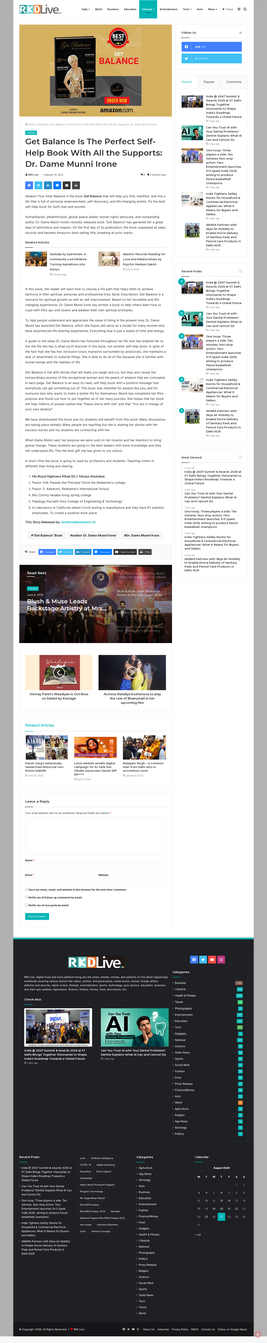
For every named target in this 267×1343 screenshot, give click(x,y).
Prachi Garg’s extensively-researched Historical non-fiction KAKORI (44, 767)
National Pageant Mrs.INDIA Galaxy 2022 (102, 1218)
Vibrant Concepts (100, 1231)
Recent (187, 82)
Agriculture (182, 1108)
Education (130, 9)
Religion (180, 1115)
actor (83, 1158)
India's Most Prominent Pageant (97, 1184)
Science (180, 1046)
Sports (179, 1058)
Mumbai (115, 1211)
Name (30, 860)
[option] (95, 604)
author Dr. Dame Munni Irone (94, 535)
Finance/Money (184, 1090)
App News (181, 1121)
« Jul (198, 1234)
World (98, 9)
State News (182, 1052)
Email (29, 874)
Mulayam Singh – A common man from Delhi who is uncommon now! (143, 767)
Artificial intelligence (102, 1158)
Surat (83, 1231)
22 (236, 1208)
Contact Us (208, 1329)
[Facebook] (29, 185)
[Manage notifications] (258, 1334)
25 (206, 1216)
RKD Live (33, 174)
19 (213, 1208)
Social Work (182, 1065)
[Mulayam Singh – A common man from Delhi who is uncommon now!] (144, 747)
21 (229, 1208)
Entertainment (168, 9)
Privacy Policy (180, 1329)
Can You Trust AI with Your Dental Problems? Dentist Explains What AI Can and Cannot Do (47, 1190)
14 (229, 1200)
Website (103, 874)
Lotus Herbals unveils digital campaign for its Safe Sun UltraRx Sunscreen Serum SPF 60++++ (95, 769)
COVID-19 (85, 1164)
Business (113, 9)
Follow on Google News (232, 1329)
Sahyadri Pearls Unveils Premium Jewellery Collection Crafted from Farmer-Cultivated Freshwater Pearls (61, 605)
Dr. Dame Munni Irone (142, 535)
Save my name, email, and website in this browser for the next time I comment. (78, 889)
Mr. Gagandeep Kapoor (92, 1198)
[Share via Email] (67, 185)
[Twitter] (38, 185)
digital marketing (106, 1164)
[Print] (76, 185)
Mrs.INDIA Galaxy (89, 1204)
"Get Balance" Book (47, 535)
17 (199, 1208)
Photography (183, 1008)
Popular (209, 82)
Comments (234, 82)
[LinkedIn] (48, 185)
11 (206, 1200)
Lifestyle (147, 9)
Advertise (163, 1329)
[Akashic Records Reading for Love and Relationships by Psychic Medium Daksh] (109, 259)
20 (221, 1208)
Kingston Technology (91, 1191)
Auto (200, 9)
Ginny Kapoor (103, 1171)
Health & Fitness (185, 995)
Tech (186, 9)
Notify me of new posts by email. (49, 905)
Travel (179, 1002)
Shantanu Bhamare (107, 1224)
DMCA (195, 1329)
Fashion (180, 1071)
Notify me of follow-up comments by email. (56, 897)
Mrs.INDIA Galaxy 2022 (92, 1211)
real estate (85, 1224)
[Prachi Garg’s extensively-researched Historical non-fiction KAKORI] (46, 747)
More (211, 9)
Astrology (181, 1127)
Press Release (184, 1083)
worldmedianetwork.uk (78, 522)
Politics (179, 1133)
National (180, 1040)
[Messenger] (57, 185)
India (84, 9)
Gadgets (180, 1033)
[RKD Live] (40, 9)
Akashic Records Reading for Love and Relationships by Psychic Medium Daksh (144, 259)
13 (221, 1200)
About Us (149, 1329)
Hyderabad (86, 1178)
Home (32, 124)
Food (178, 1077)
